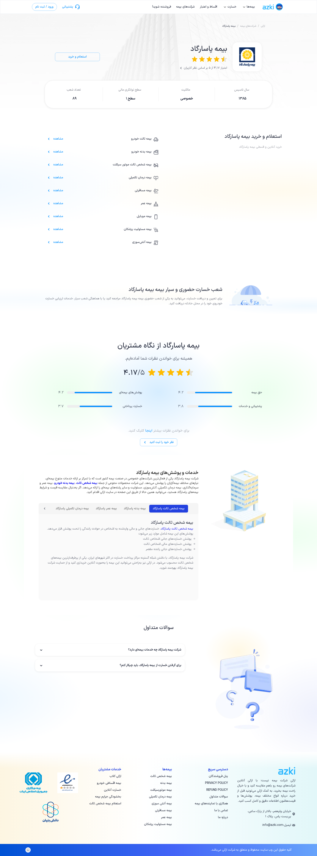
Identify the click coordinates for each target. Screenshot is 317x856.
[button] (110, 650)
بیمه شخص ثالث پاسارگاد (177, 529)
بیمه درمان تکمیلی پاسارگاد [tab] (72, 508)
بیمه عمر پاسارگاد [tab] (106, 508)
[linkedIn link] (28, 850)
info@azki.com (272, 825)
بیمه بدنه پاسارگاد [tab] (135, 508)
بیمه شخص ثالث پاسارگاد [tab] (169, 508)
